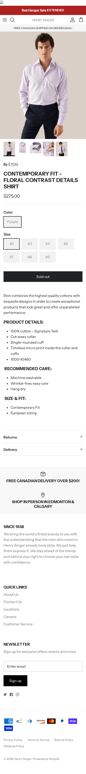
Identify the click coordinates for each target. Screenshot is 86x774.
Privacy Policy (13, 740)
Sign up (15, 680)
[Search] (14, 20)
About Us (11, 594)
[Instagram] (17, 694)
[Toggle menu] (5, 20)
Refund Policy (63, 740)
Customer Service (18, 624)
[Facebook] (11, 694)
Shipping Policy (14, 746)
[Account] (71, 20)
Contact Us (13, 602)
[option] (43, 85)
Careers (10, 617)
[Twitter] (5, 694)
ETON (13, 164)
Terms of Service (38, 740)
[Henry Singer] (43, 19)
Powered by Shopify (46, 759)
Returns (10, 437)
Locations (11, 609)
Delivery (10, 449)
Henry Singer (22, 759)
